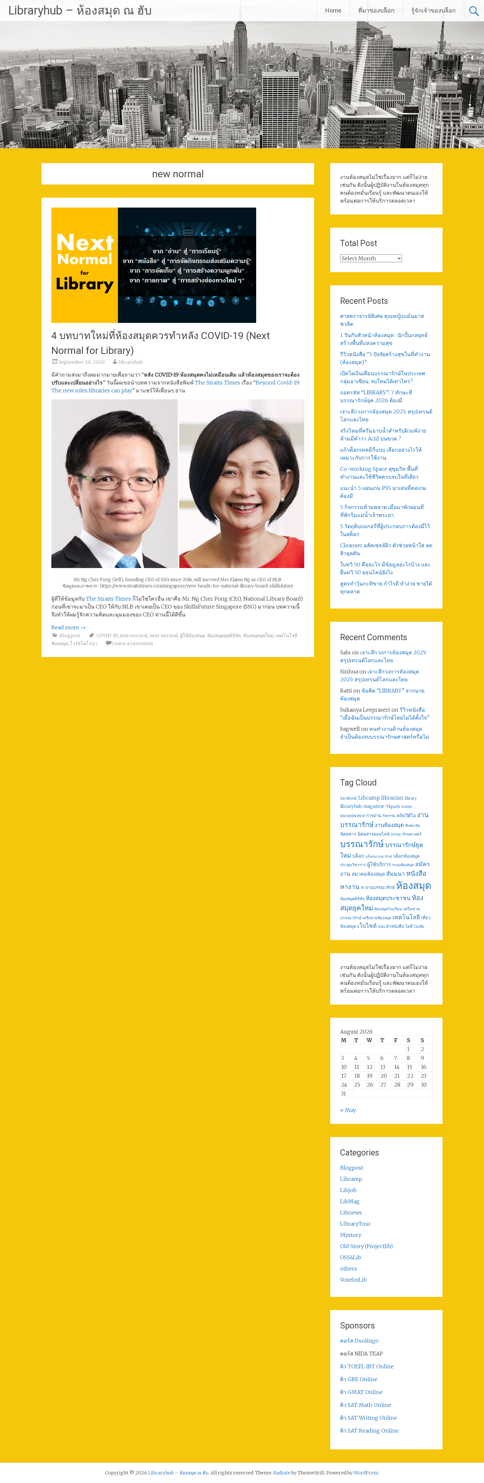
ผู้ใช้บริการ (379, 864)
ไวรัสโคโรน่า (83, 643)
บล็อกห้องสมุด (406, 856)
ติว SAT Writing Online (368, 1417)
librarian (392, 797)
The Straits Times (217, 382)
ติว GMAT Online (361, 1392)
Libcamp (369, 798)
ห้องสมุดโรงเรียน (388, 909)
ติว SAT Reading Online (369, 1430)
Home (333, 10)
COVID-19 (107, 636)
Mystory (350, 1235)
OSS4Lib (350, 1257)
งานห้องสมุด (389, 825)
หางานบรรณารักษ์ (378, 887)
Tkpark (393, 806)
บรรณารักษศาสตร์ (406, 834)
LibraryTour (355, 1223)
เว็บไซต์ (367, 925)
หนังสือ (416, 873)
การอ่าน (373, 815)
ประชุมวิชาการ (353, 864)
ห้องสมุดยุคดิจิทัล (224, 636)
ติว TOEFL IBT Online (367, 1366)
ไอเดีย (419, 926)
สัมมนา (395, 873)
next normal (163, 636)
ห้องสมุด (413, 885)
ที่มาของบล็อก (376, 10)
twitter (407, 807)
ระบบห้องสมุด (403, 865)
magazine (374, 806)
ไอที (409, 926)
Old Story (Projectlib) (366, 1246)
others (348, 1268)
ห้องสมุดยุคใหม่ (258, 636)
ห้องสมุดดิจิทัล (352, 898)
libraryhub (131, 362)
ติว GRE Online (358, 1379)
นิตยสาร (348, 834)
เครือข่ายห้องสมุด (377, 918)
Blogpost (70, 636)
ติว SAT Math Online (365, 1405)
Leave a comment (132, 643)
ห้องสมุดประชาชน (388, 898)
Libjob (348, 1190)
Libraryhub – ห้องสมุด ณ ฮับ (80, 10)
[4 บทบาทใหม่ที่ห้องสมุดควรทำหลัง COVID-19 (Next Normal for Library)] (153, 321)
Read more (68, 627)
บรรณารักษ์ (362, 844)
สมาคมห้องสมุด (368, 874)
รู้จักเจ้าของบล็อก (433, 10)
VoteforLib (353, 1279)
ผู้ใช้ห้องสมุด (192, 636)
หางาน (350, 886)
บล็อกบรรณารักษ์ (378, 856)
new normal (134, 636)
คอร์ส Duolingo (359, 1340)
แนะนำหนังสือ (391, 926)
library (411, 798)
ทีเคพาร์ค (412, 825)
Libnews (351, 1212)
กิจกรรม (389, 815)
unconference (352, 815)
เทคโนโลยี (406, 917)
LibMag (350, 1201)
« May (348, 1110)
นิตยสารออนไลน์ (374, 834)
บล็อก (358, 856)
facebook (348, 798)
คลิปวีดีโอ (406, 815)
